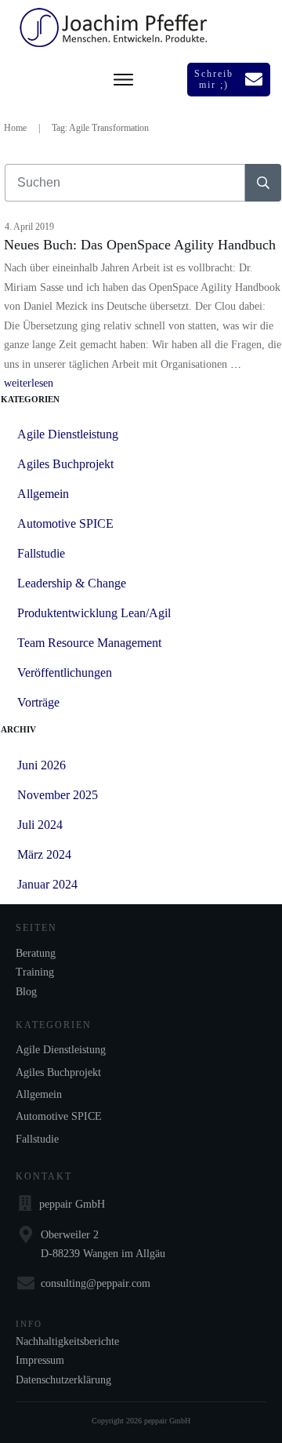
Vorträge (38, 702)
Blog (26, 992)
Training (35, 972)
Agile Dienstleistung (67, 434)
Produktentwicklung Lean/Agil (94, 613)
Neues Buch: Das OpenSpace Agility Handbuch (140, 245)
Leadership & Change (71, 583)
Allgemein (43, 493)
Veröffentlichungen (64, 672)
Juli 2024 (40, 824)
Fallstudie (41, 553)
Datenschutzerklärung (63, 1380)
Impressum (40, 1360)
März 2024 (44, 854)
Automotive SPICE (65, 523)
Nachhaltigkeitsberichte (67, 1341)
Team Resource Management (89, 642)
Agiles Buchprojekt (65, 464)
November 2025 (57, 794)
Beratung (36, 953)
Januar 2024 (47, 884)
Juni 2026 (41, 765)
